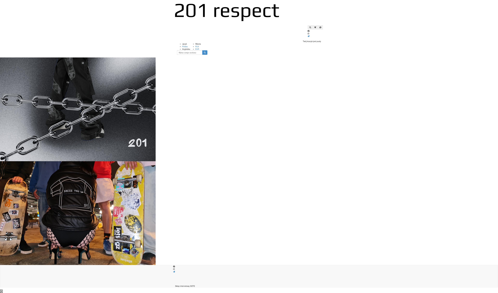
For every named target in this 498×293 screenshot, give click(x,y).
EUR (197, 49)
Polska (185, 46)
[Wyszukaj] (204, 52)
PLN (197, 46)
